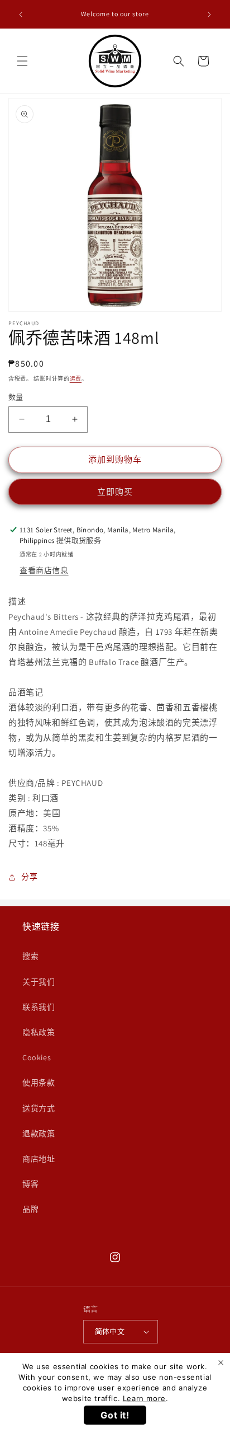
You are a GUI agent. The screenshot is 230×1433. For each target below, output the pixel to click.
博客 (30, 1184)
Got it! (114, 1415)
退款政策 (38, 1133)
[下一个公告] (209, 14)
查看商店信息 (44, 570)
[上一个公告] (20, 14)
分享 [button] (29, 877)
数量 (15, 397)
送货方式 (38, 1108)
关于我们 (38, 982)
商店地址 (38, 1159)
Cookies (36, 1057)
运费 (76, 378)
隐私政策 (38, 1032)
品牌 (30, 1209)
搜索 (30, 956)
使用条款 (38, 1083)
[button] (22, 61)
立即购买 (115, 491)
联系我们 (38, 1007)
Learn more (144, 1398)
